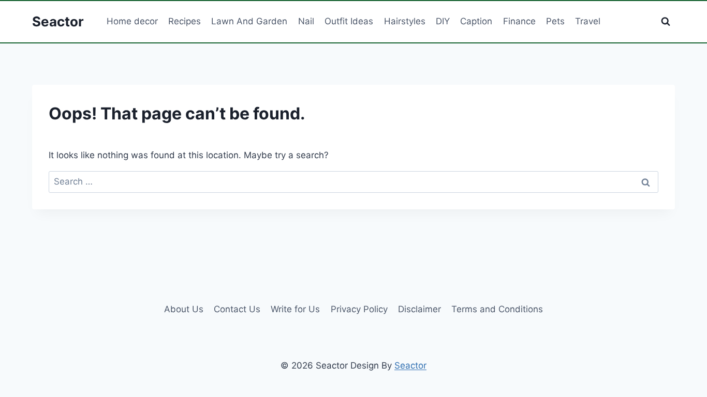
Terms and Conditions (497, 309)
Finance (519, 21)
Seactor (410, 365)
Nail (306, 21)
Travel (587, 21)
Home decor (132, 21)
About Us (183, 309)
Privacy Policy (359, 309)
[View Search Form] (665, 21)
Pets (555, 21)
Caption (476, 21)
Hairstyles (404, 21)
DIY (443, 21)
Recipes (184, 21)
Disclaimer (419, 309)
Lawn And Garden (249, 21)
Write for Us (295, 309)
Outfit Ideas (349, 21)
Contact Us (237, 309)
